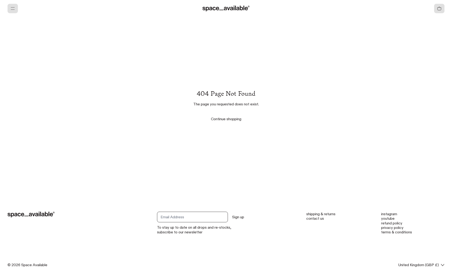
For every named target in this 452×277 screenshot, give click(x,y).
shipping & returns (320, 214)
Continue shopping (226, 119)
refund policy (391, 223)
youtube (388, 218)
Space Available (34, 265)
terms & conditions (396, 232)
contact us (315, 218)
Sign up (238, 217)
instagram (389, 214)
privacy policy (392, 227)
